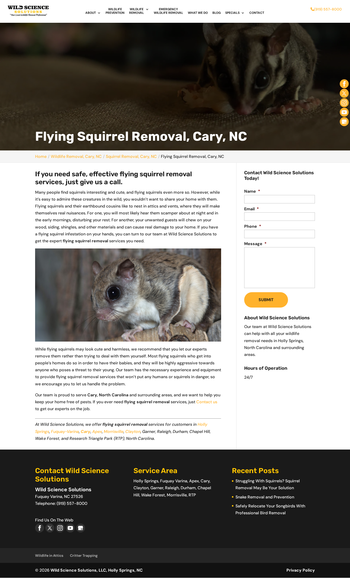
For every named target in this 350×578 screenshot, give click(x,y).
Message (255, 243)
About (90, 13)
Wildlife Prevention (115, 11)
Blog (216, 13)
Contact (256, 13)
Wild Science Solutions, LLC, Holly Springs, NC (96, 570)
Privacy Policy (300, 570)
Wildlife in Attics (49, 555)
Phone (252, 226)
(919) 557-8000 (328, 9)
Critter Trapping (84, 555)
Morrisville (113, 431)
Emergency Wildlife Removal (168, 11)
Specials (232, 13)
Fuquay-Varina (65, 431)
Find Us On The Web (54, 520)
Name (252, 191)
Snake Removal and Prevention (264, 497)
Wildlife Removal (136, 11)
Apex (97, 431)
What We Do (198, 13)
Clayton (132, 431)
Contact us (206, 402)
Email (251, 209)
